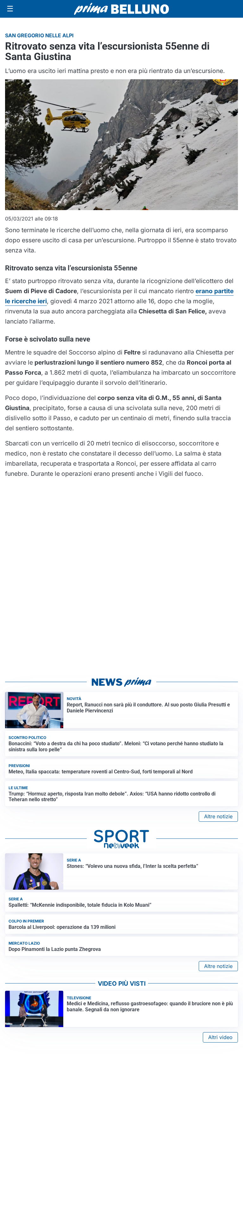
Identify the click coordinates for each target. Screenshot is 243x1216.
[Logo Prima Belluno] (121, 9)
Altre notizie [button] (218, 816)
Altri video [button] (220, 1037)
